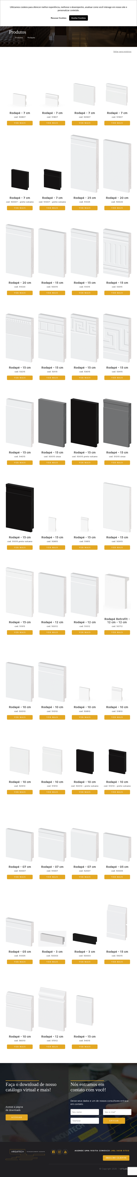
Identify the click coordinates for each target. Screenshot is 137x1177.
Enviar (114, 1121)
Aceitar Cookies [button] (78, 18)
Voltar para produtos (122, 51)
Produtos (18, 37)
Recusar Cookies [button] (58, 18)
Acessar (16, 1117)
